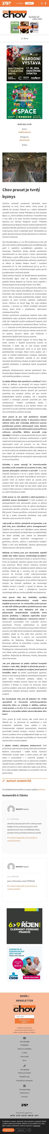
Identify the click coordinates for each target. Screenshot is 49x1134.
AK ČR (12, 1115)
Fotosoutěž (24, 1056)
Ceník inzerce (24, 1093)
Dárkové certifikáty (24, 1049)
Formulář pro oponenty (24, 1080)
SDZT (37, 1115)
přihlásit (41, 789)
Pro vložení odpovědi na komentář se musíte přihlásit (22, 839)
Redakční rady (24, 1077)
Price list (24, 1097)
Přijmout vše (8, 1130)
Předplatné (25, 1045)
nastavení (36, 1126)
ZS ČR (18, 1115)
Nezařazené (24, 140)
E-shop (24, 1053)
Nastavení (21, 1130)
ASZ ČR (24, 1115)
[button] (24, 1021)
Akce (24, 1060)
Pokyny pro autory (24, 1073)
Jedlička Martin (24, 132)
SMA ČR (30, 1115)
